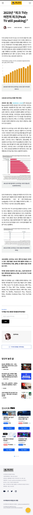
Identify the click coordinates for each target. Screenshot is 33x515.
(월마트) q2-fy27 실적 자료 (8, 418)
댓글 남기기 (27, 27)
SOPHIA (9, 27)
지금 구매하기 (9, 428)
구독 (5, 321)
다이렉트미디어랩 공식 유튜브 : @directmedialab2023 (16, 504)
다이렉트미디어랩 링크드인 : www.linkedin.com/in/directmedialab (13, 507)
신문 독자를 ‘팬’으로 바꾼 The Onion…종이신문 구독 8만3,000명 (10, 394)
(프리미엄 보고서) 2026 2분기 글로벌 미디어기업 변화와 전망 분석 (24, 418)
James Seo (6, 369)
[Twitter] (12, 491)
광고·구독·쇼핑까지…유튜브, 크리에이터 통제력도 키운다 (10, 384)
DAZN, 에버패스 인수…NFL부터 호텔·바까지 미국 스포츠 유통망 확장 (9, 365)
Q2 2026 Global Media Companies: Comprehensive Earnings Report (8, 439)
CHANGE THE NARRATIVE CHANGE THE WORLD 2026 (22, 439)
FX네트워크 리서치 (18, 103)
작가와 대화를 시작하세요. (17, 347)
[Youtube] (4, 491)
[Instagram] (16, 491)
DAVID (4, 388)
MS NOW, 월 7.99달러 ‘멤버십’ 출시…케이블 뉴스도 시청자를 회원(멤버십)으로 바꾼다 (9, 375)
